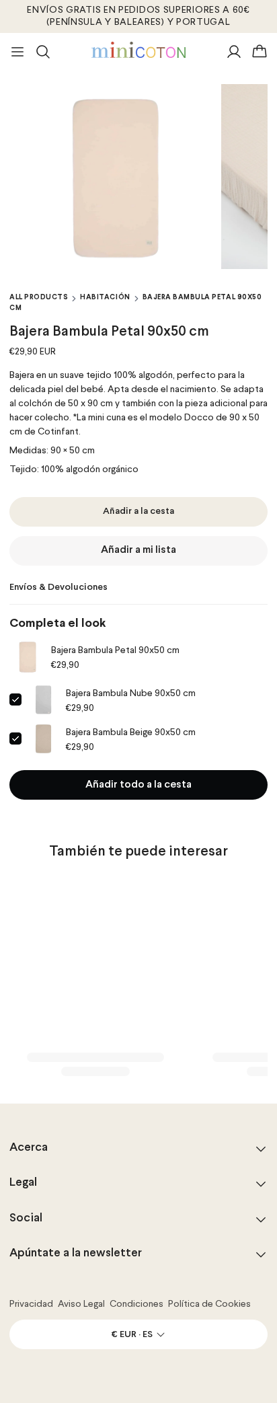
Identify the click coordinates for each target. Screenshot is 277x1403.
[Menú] (17, 52)
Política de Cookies (209, 1304)
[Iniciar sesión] (234, 52)
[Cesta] (259, 52)
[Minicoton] (138, 50)
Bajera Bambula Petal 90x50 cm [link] (115, 650)
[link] (27, 657)
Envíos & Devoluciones (58, 587)
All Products (38, 297)
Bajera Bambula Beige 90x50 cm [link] (131, 732)
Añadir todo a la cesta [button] (138, 785)
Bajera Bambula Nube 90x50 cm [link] (131, 693)
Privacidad (31, 1304)
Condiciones (136, 1304)
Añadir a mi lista (138, 550)
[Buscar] (43, 52)
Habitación (105, 297)
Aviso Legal (81, 1304)
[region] (138, 176)
